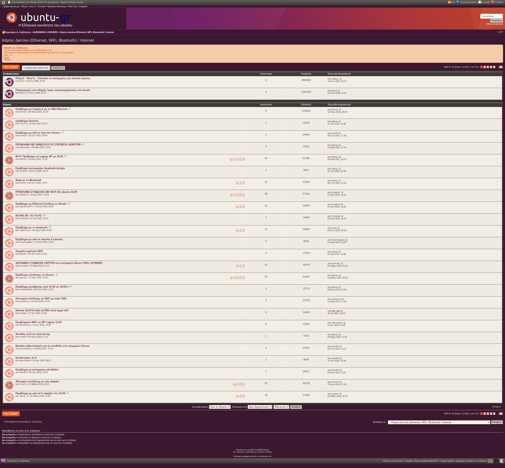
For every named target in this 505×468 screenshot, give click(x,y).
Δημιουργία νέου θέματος (10, 67)
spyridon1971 (26, 206)
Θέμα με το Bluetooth (28, 180)
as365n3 (24, 218)
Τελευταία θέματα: (200, 407)
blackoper (24, 147)
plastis (23, 254)
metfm (23, 337)
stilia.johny (25, 230)
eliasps (335, 79)
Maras (335, 121)
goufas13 (24, 301)
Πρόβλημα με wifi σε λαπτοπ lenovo (37, 132)
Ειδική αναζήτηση (494, 24)
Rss (453, 2)
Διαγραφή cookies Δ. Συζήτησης (471, 461)
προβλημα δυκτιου (27, 120)
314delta (336, 216)
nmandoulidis (26, 289)
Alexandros (25, 325)
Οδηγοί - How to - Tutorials (33, 6)
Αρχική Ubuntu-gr (11, 6)
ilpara (22, 93)
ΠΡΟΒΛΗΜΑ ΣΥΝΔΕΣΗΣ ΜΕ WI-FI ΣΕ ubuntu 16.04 (46, 191)
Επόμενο (496, 406)
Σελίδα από (470, 67)
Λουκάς (23, 171)
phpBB (251, 450)
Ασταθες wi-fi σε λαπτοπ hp (32, 334)
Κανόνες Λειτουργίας (392, 461)
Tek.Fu (23, 123)
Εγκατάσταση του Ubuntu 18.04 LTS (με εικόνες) (36, 2)
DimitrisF (24, 194)
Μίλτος (23, 159)
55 (501, 67)
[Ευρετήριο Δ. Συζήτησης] (39, 18)
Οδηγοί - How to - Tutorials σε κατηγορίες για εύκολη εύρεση (52, 78)
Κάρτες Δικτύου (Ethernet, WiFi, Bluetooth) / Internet (87, 32)
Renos (23, 112)
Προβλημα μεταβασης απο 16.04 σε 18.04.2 (41, 286)
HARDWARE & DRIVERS (45, 32)
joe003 (23, 135)
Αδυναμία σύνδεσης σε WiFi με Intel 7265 (40, 298)
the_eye (336, 311)
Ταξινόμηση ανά (240, 407)
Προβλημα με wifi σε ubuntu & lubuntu (39, 239)
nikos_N (24, 396)
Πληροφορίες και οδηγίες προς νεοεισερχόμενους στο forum (52, 90)
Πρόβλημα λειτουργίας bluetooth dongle (40, 168)
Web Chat (72, 6)
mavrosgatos (26, 242)
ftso (22, 81)
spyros (23, 277)
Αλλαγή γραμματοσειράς (500, 32)
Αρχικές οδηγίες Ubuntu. (72, 2)
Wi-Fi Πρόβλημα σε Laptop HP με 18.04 (39, 156)
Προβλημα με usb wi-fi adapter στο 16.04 (40, 393)
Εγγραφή (486, 2)
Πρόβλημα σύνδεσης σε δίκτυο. (34, 274)
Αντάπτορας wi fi (25, 357)
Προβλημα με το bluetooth (31, 227)
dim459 (335, 346)
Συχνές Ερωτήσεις (468, 2)
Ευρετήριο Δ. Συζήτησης (18, 32)
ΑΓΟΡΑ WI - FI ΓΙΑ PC (28, 215)
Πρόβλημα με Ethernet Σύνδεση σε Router (41, 203)
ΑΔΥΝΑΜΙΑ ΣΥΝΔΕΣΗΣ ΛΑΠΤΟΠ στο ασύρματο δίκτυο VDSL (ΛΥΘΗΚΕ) (59, 263)
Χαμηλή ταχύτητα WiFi (29, 251)
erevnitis (24, 265)
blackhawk (25, 360)
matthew (336, 204)
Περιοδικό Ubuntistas (56, 6)
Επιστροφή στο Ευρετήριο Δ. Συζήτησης (23, 421)
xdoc (334, 228)
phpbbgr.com (265, 456)
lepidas (23, 313)
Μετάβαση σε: (379, 422)
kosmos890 (25, 348)
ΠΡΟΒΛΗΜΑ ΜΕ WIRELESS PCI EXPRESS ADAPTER (48, 144)
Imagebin (83, 6)
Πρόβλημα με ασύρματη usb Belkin (37, 369)
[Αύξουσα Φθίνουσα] (287, 407)
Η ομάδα (408, 461)
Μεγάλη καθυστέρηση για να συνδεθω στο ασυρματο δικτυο (52, 345)
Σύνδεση (499, 2)
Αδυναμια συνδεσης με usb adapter (37, 381)
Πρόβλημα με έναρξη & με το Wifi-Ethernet (41, 109)
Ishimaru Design (264, 452)
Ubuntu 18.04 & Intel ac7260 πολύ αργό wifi (41, 310)
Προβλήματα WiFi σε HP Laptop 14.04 (38, 322)
